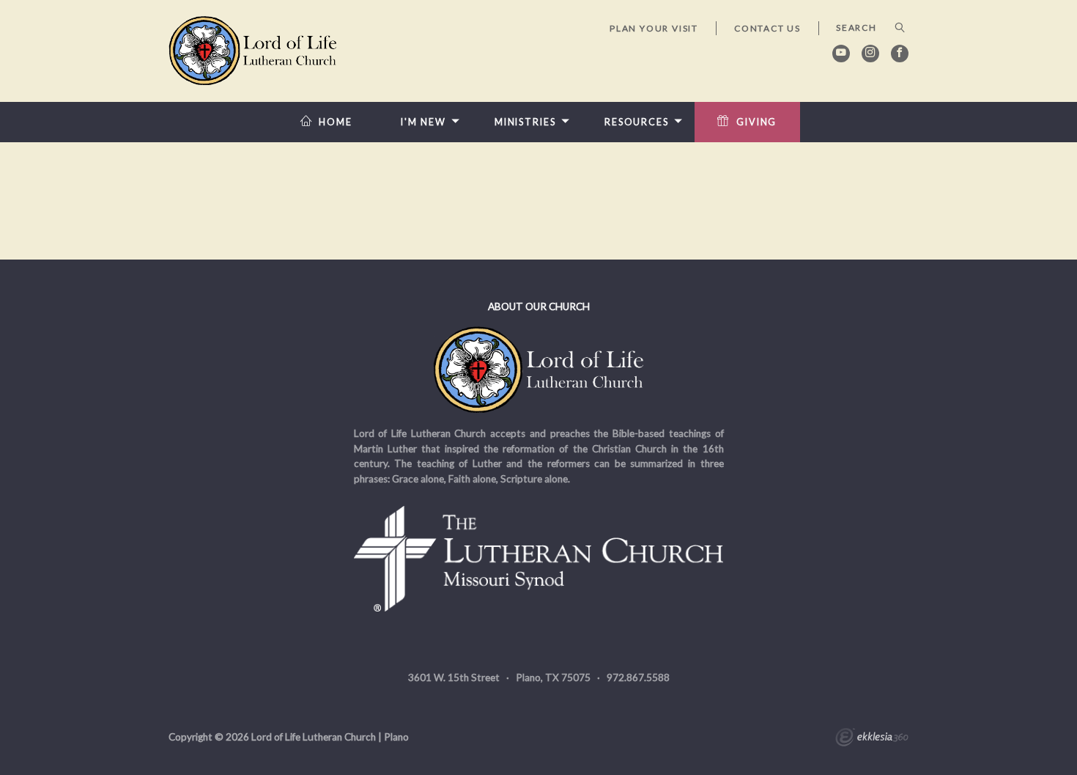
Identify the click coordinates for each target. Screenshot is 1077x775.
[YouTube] (841, 53)
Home (335, 122)
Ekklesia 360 (871, 739)
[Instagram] (870, 53)
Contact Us (767, 28)
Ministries (525, 122)
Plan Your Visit (654, 28)
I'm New (423, 122)
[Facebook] (899, 53)
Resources (636, 122)
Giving (756, 122)
